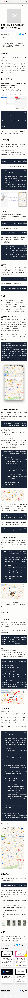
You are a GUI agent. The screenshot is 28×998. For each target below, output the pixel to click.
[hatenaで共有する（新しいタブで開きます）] (20, 34)
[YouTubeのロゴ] (26, 991)
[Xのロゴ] (23, 991)
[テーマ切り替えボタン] (26, 2)
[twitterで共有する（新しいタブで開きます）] (26, 34)
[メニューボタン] (2, 1)
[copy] (25, 113)
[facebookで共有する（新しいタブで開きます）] (23, 34)
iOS (3, 30)
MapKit (13, 30)
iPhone (7, 30)
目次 (23, 5)
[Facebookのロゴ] (20, 991)
